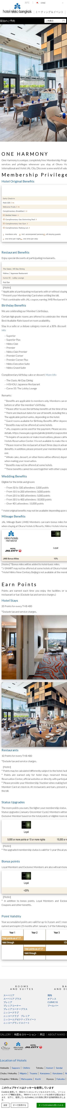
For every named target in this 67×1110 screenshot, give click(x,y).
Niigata (23, 1073)
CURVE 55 (53, 1002)
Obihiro (26, 1068)
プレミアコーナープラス (15, 1009)
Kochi (38, 1079)
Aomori (49, 1068)
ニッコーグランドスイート (16, 1022)
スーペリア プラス (12, 998)
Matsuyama (26, 1079)
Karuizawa (57, 1073)
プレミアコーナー (12, 1005)
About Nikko (56, 1034)
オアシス (52, 998)
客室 (13, 12)
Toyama (33, 1073)
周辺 (42, 1034)
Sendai (59, 1068)
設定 (5, 1105)
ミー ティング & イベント (49, 12)
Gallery (5, 1034)
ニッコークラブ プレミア (16, 1016)
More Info (51, 374)
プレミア (7, 1002)
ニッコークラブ (11, 1012)
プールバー (53, 1005)
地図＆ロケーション (25, 1034)
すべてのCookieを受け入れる (51, 1105)
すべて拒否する (19, 1105)
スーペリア (8, 995)
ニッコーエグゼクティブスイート (19, 1019)
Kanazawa (45, 1073)
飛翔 (50, 995)
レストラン (26, 12)
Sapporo (16, 1068)
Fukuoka (61, 1079)
